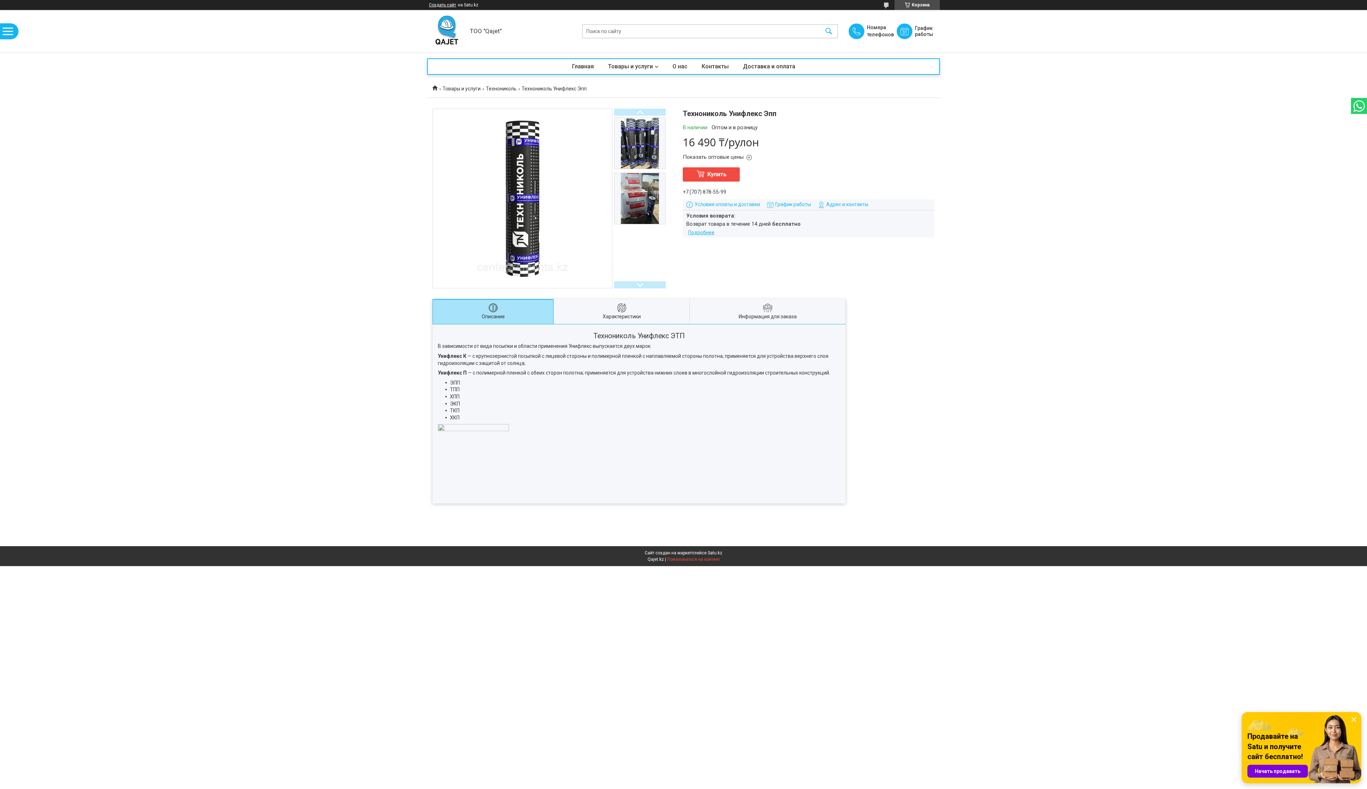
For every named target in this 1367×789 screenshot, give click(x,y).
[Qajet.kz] (447, 31)
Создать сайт (442, 4)
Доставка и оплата (769, 66)
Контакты (715, 66)
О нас (679, 66)
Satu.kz (715, 552)
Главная (583, 66)
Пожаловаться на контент (693, 559)
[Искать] (828, 31)
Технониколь (501, 89)
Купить (717, 174)
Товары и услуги (630, 66)
